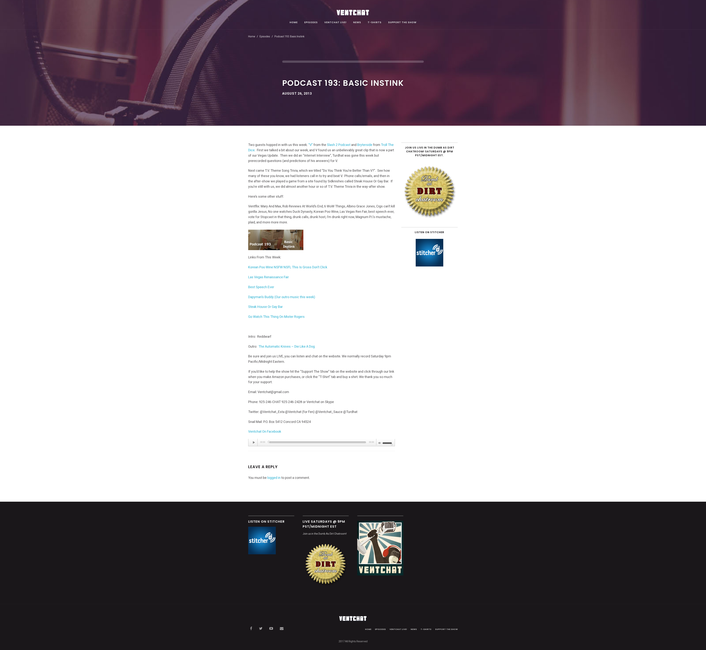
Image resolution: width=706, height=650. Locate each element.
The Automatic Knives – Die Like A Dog (286, 346)
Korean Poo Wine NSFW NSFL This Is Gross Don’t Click (287, 267)
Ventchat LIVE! (335, 22)
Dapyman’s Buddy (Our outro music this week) (281, 297)
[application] (321, 442)
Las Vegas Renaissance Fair (268, 277)
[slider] (388, 442)
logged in (274, 478)
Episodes (311, 22)
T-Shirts (374, 22)
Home (294, 22)
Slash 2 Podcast (338, 145)
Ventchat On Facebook (264, 431)
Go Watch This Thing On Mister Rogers (276, 317)
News (357, 22)
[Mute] (380, 443)
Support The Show (402, 22)
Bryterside (364, 145)
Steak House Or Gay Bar (265, 307)
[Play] (254, 442)
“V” (310, 145)
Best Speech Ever (261, 287)
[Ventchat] (353, 10)
